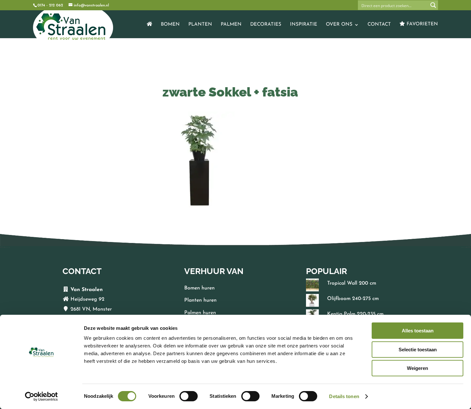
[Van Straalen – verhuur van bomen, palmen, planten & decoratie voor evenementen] (149, 29)
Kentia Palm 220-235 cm (355, 314)
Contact (379, 24)
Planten (200, 24)
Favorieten (421, 24)
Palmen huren (200, 312)
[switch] (188, 396)
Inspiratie (303, 24)
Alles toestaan (418, 330)
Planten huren (200, 300)
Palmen (231, 24)
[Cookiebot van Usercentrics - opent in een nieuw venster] (41, 396)
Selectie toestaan (418, 349)
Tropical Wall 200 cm (351, 283)
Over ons (339, 24)
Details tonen (344, 396)
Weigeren (417, 368)
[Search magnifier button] (433, 5)
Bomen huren (199, 288)
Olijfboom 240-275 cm (353, 298)
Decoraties (265, 24)
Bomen (170, 24)
